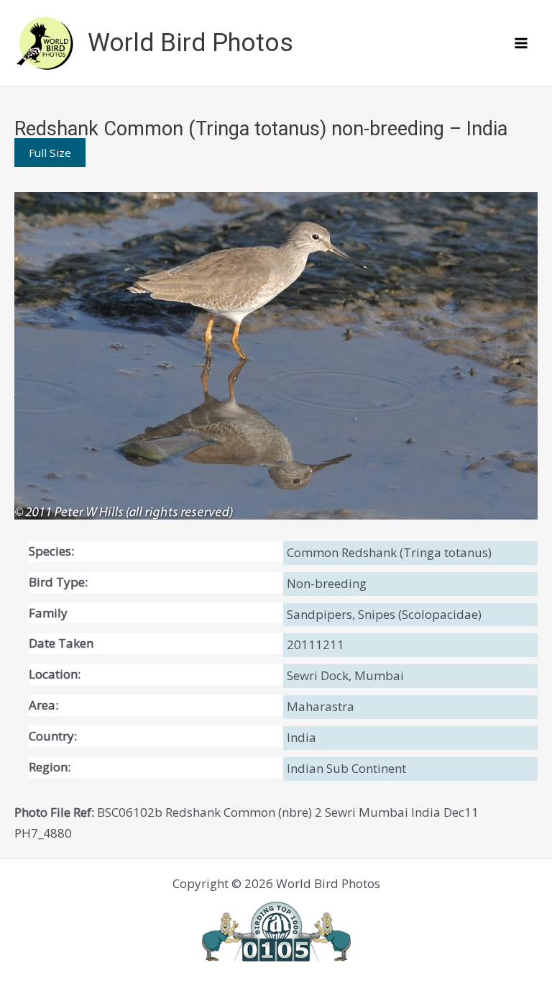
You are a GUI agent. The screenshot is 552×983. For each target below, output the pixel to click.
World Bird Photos (190, 43)
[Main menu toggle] (521, 43)
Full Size (50, 152)
